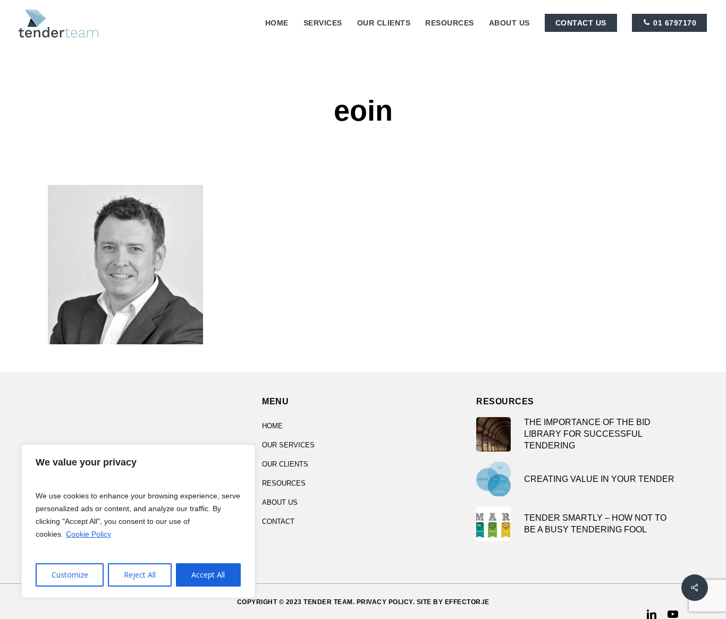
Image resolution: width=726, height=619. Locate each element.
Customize (70, 575)
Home (272, 426)
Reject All (140, 575)
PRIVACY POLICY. (386, 602)
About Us (280, 502)
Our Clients (285, 464)
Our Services (288, 445)
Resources (284, 483)
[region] (138, 521)
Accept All (208, 575)
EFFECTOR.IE (467, 602)
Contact (278, 521)
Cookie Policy (88, 534)
